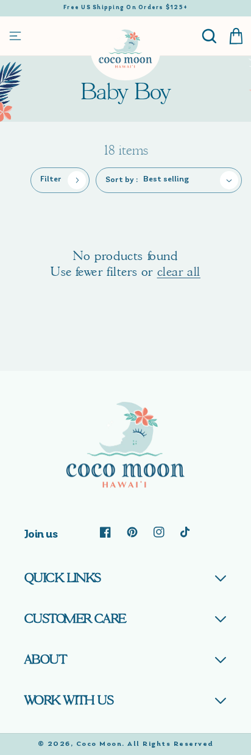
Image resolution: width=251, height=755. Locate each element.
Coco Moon (99, 744)
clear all (178, 271)
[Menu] (15, 36)
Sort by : (121, 180)
